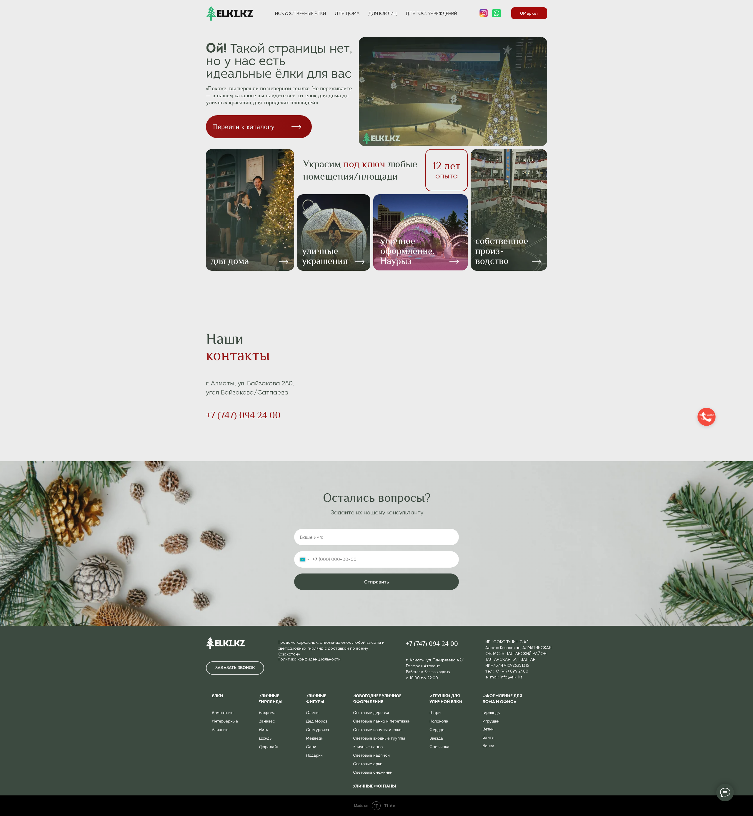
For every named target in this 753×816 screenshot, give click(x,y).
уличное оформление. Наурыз (407, 251)
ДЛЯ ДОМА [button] (347, 13)
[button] (235, 668)
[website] (483, 13)
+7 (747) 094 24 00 (243, 415)
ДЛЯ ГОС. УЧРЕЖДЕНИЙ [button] (431, 13)
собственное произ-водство (501, 251)
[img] (420, 232)
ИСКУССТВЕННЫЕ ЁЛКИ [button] (300, 13)
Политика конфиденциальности (309, 659)
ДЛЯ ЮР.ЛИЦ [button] (382, 13)
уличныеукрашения (325, 256)
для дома (230, 261)
